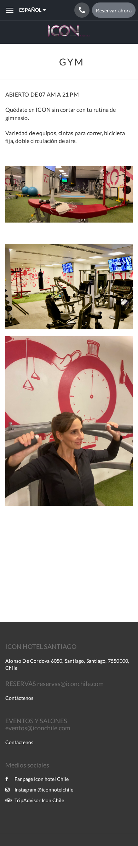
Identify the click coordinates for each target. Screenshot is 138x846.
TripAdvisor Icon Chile (39, 800)
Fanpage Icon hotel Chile (42, 779)
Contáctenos (19, 698)
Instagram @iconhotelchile (44, 790)
